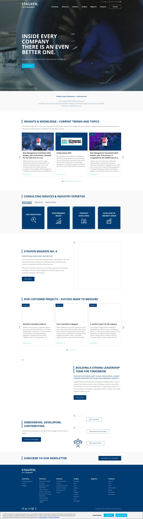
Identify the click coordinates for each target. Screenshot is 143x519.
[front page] (30, 5)
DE (118, 1)
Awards (110, 490)
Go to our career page (31, 439)
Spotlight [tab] (27, 202)
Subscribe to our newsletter (110, 458)
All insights (76, 481)
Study (75, 499)
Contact (115, 7)
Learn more (28, 66)
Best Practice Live (61, 490)
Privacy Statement (54, 517)
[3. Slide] (64, 181)
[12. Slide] (77, 181)
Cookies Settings (97, 515)
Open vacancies (94, 419)
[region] (71, 515)
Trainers (58, 492)
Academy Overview (61, 481)
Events (110, 485)
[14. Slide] (80, 181)
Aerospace (42, 483)
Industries (65, 7)
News (75, 490)
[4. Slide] (65, 181)
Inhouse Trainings (60, 488)
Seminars (58, 483)
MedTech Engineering (44, 492)
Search (105, 1)
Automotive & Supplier (45, 481)
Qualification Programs (62, 485)
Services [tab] (39, 202)
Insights (84, 7)
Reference (76, 496)
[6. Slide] (68, 181)
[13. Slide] (78, 181)
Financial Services (43, 489)
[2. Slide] (62, 181)
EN (120, 1)
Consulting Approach (27, 481)
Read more (26, 174)
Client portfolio (112, 488)
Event (75, 485)
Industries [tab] (50, 202)
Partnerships (111, 492)
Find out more (82, 96)
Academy (75, 7)
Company (103, 7)
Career (112, 1)
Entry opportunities (95, 443)
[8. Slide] (71, 181)
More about (28, 279)
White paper (77, 501)
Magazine (93, 7)
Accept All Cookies (121, 515)
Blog (75, 483)
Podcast (76, 494)
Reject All (108, 515)
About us (110, 481)
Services (24, 483)
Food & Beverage (43, 498)
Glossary (76, 488)
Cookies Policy (43, 517)
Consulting (54, 7)
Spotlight (24, 485)
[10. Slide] (74, 181)
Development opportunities (98, 431)
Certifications (111, 494)
